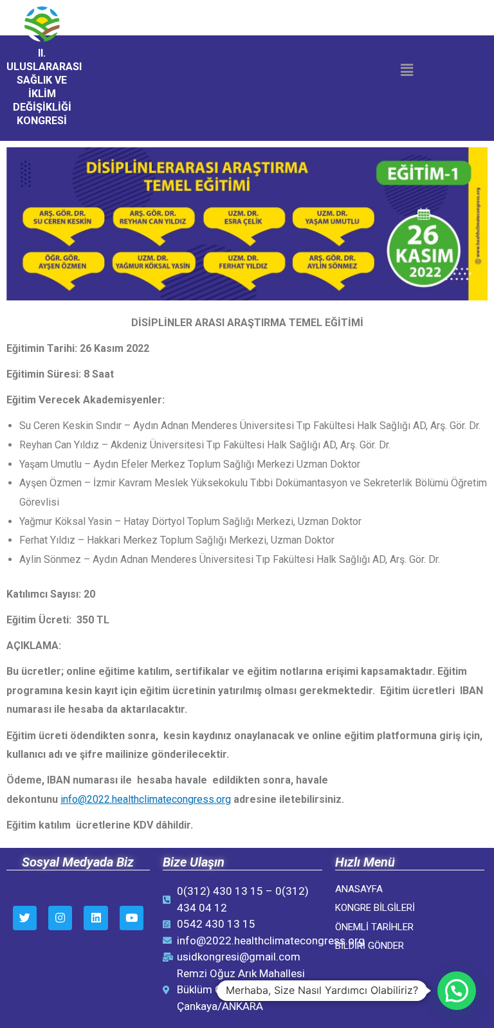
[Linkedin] (95, 918)
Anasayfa (360, 889)
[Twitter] (25, 918)
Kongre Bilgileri (375, 907)
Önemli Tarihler (374, 927)
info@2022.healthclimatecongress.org (145, 799)
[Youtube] (131, 918)
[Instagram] (60, 918)
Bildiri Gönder (369, 945)
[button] (406, 70)
